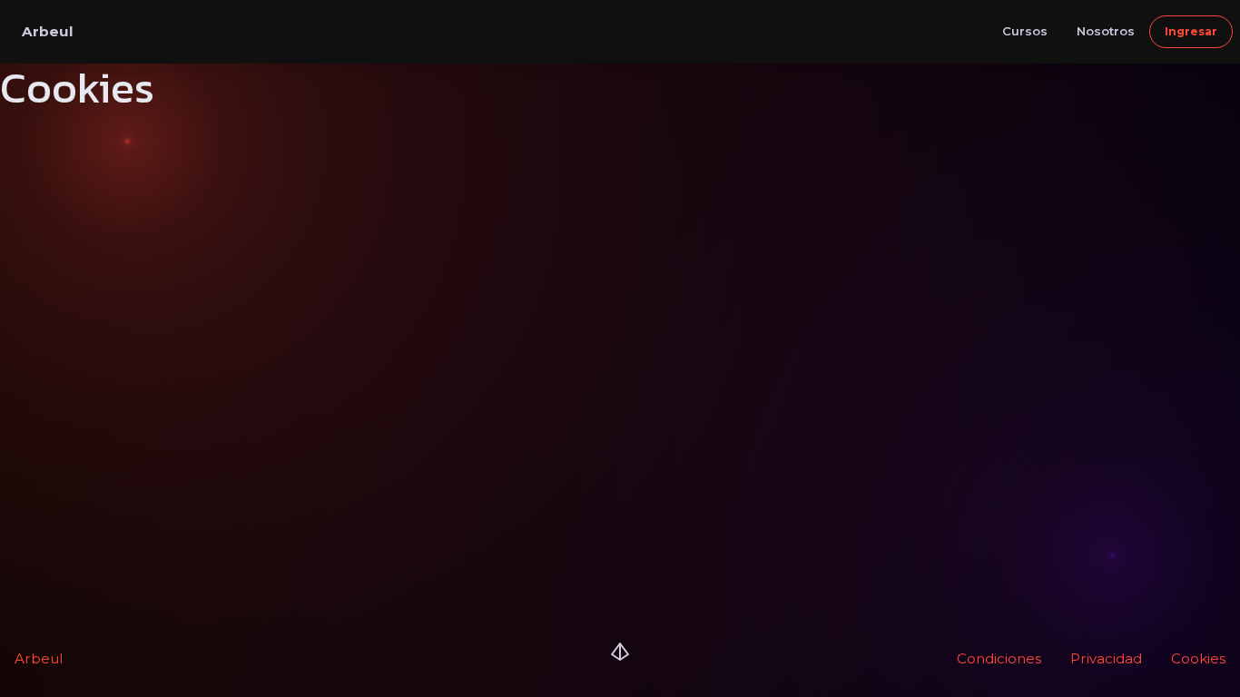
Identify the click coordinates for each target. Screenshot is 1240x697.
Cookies (1198, 658)
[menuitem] (1191, 31)
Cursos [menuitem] (1025, 31)
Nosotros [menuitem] (1106, 31)
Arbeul (39, 658)
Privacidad (1106, 658)
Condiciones (999, 658)
